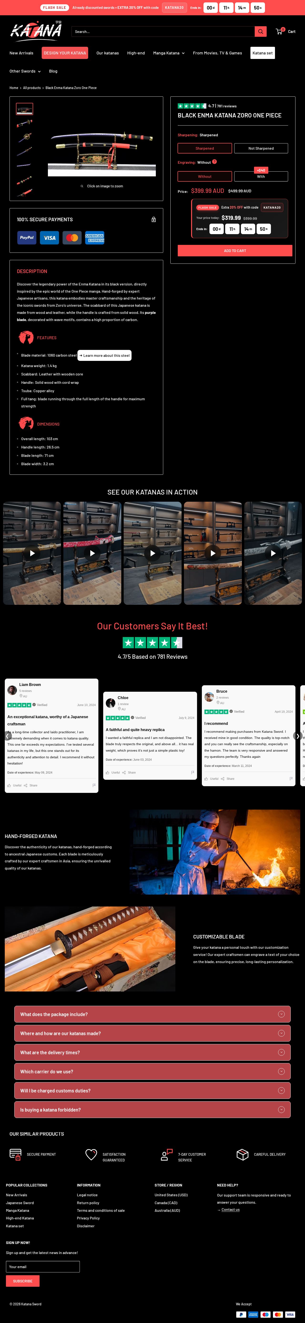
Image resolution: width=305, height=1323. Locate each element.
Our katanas (108, 52)
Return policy (88, 1202)
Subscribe (22, 1281)
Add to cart (235, 250)
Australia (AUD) (167, 1210)
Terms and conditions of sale (101, 1210)
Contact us (231, 1209)
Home (14, 88)
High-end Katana (20, 1218)
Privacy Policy (88, 1218)
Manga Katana (166, 52)
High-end (136, 52)
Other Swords (23, 71)
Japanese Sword (20, 1202)
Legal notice (87, 1194)
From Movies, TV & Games (217, 52)
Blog (53, 71)
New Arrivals (21, 52)
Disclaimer (86, 1225)
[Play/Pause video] (32, 553)
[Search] (261, 31)
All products (32, 88)
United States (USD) (171, 1194)
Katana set (263, 52)
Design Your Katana (65, 52)
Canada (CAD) (166, 1202)
